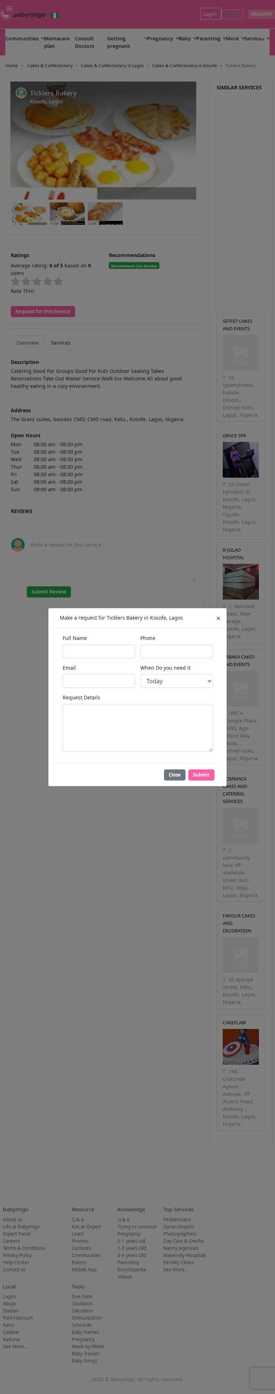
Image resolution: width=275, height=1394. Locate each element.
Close (175, 775)
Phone (147, 638)
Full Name (75, 638)
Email (69, 667)
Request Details (81, 697)
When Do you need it (165, 667)
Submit (201, 775)
